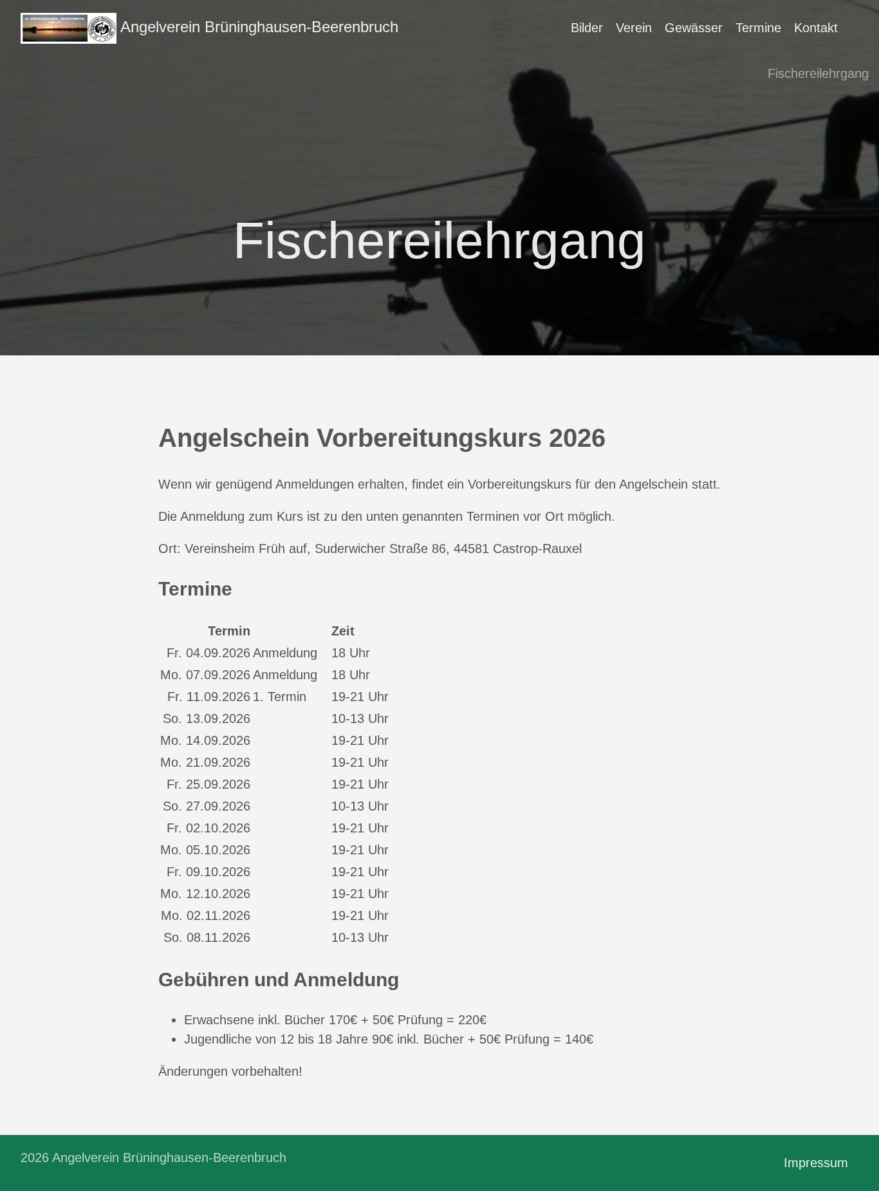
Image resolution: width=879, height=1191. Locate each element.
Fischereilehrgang (818, 73)
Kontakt (816, 28)
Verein (634, 28)
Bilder (587, 28)
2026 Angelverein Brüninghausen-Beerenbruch (153, 1157)
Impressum (816, 1163)
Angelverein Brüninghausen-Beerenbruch (257, 26)
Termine (758, 28)
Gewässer (694, 28)
